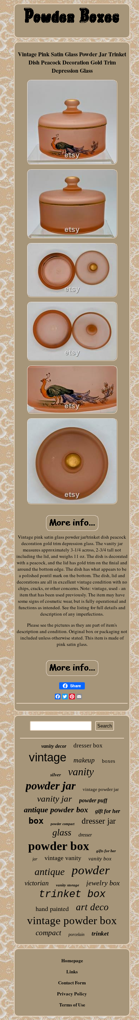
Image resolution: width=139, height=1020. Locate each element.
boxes (108, 761)
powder (91, 870)
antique (50, 871)
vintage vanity (63, 857)
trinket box (72, 894)
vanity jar (54, 798)
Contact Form (72, 982)
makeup (84, 760)
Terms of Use (72, 1004)
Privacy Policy (72, 993)
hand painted (52, 908)
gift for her (107, 811)
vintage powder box (72, 920)
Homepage (72, 960)
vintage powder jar (101, 789)
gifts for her (106, 851)
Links (72, 971)
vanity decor (53, 746)
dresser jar (99, 821)
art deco (92, 907)
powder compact (62, 824)
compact (48, 932)
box (36, 821)
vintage (47, 757)
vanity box (100, 858)
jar (34, 858)
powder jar (51, 785)
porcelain (76, 934)
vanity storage (67, 885)
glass (61, 832)
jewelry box (103, 883)
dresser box (88, 745)
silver (55, 774)
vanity (81, 771)
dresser (85, 835)
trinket (100, 933)
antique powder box (56, 809)
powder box (58, 846)
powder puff (93, 800)
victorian (37, 883)
